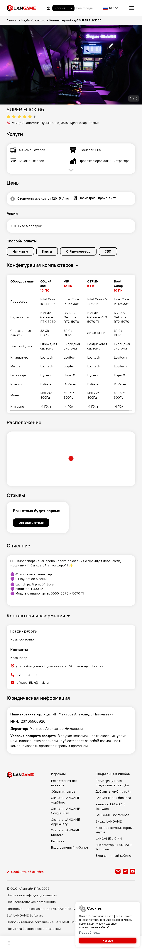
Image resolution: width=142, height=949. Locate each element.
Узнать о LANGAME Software (110, 806)
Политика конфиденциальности (32, 895)
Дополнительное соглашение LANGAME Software (45, 922)
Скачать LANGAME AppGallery (65, 821)
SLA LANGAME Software (25, 915)
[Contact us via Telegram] (125, 871)
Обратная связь (63, 791)
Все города (84, 8)
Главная (12, 20)
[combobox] (63, 8)
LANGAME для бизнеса (113, 798)
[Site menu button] (131, 8)
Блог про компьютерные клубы (114, 829)
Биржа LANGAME (108, 821)
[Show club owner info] (12, 198)
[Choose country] (48, 8)
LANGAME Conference (112, 815)
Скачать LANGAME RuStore (65, 832)
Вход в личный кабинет (69, 847)
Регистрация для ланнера (64, 783)
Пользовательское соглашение (31, 902)
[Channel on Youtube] (132, 871)
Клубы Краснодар (33, 20)
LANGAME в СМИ (108, 838)
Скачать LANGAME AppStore (65, 800)
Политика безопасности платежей (34, 928)
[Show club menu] (8, 942)
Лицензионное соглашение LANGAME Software (44, 909)
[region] (71, 344)
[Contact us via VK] (118, 871)
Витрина (57, 841)
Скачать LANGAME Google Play (65, 810)
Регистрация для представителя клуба (112, 783)
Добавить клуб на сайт (113, 791)
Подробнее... (89, 932)
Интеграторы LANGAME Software (114, 847)
